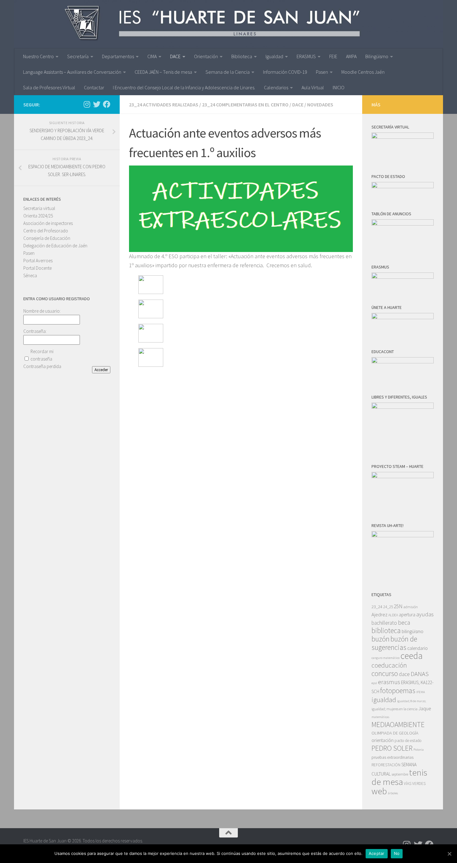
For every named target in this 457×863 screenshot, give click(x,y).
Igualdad (274, 56)
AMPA (351, 56)
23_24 (377, 606)
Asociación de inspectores (48, 223)
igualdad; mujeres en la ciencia (395, 709)
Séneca (30, 275)
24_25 (388, 606)
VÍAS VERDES (415, 783)
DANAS (420, 674)
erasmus (389, 682)
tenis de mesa (399, 777)
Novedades (320, 104)
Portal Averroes (38, 261)
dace (404, 674)
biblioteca (386, 630)
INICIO (338, 87)
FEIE (333, 56)
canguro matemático (385, 658)
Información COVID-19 (285, 72)
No (397, 853)
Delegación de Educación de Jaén (55, 246)
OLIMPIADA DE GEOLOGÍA (395, 733)
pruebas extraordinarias (392, 757)
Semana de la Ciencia (227, 72)
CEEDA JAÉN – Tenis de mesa (163, 72)
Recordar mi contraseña (41, 355)
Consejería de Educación (46, 238)
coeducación (389, 665)
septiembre (400, 774)
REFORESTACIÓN (386, 764)
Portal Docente (37, 268)
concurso (385, 673)
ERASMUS (306, 56)
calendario (417, 648)
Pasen (322, 72)
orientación (383, 740)
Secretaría (78, 56)
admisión (411, 606)
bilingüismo (412, 631)
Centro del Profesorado (45, 231)
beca (404, 622)
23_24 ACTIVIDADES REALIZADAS (163, 104)
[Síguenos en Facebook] (106, 104)
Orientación (206, 56)
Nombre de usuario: (42, 311)
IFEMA (420, 692)
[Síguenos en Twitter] (96, 104)
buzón (381, 638)
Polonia (418, 750)
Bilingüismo (376, 56)
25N (398, 606)
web (379, 791)
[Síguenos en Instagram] (86, 104)
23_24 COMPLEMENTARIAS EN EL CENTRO (245, 104)
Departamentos (118, 56)
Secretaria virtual (39, 208)
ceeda (411, 655)
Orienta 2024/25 (38, 216)
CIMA (152, 56)
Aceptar (377, 853)
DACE (175, 56)
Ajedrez (379, 614)
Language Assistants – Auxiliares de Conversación (72, 72)
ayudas (425, 614)
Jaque (424, 708)
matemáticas (380, 717)
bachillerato (384, 622)
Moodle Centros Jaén (363, 72)
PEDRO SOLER (392, 748)
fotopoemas (397, 690)
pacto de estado (408, 740)
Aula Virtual (313, 87)
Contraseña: (35, 331)
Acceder (101, 369)
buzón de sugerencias (394, 643)
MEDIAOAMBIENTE (398, 724)
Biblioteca (241, 56)
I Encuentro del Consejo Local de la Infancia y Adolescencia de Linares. (184, 87)
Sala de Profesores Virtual (49, 87)
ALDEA (393, 615)
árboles (393, 793)
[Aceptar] (449, 854)
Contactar (94, 87)
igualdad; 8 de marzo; (411, 701)
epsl (374, 683)
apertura (407, 615)
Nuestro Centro (38, 56)
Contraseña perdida (42, 366)
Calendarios (276, 87)
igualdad (384, 699)
